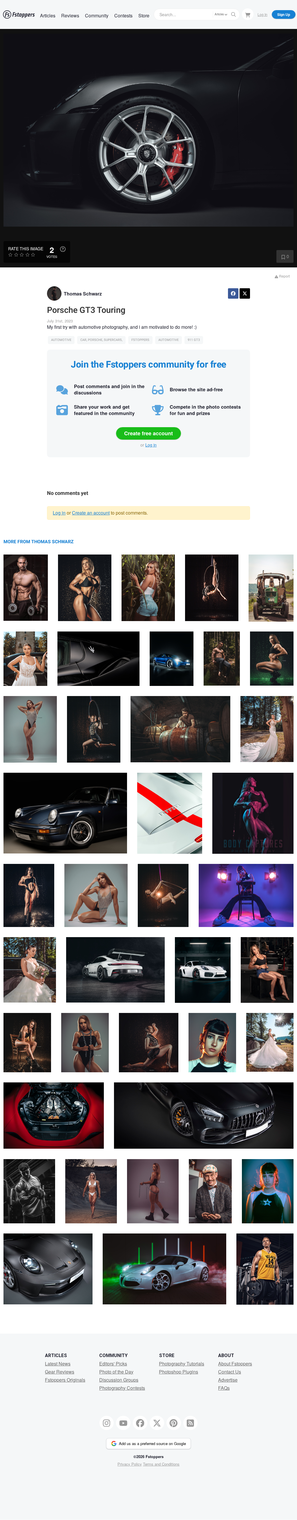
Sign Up (283, 14)
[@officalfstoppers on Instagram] (106, 1423)
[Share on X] (245, 293)
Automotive (61, 339)
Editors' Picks (113, 1363)
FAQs (224, 1388)
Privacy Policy (129, 1464)
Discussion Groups (118, 1379)
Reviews (70, 15)
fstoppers (140, 339)
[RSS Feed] (190, 1423)
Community (96, 15)
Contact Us (229, 1371)
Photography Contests (122, 1388)
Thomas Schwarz (83, 293)
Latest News (57, 1363)
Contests (123, 15)
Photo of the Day (116, 1371)
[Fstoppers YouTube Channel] (123, 1423)
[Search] (233, 14)
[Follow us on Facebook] (140, 1423)
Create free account (148, 433)
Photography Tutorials (181, 1363)
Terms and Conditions (161, 1464)
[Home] (19, 14)
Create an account (91, 512)
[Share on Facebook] (233, 293)
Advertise (228, 1379)
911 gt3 (194, 339)
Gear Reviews (59, 1371)
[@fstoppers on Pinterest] (173, 1423)
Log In (262, 14)
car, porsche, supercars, (101, 339)
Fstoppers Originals (65, 1379)
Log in (151, 445)
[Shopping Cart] (247, 14)
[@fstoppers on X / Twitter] (157, 1423)
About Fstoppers (235, 1363)
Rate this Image (25, 249)
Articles (47, 15)
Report (284, 275)
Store (143, 15)
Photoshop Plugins (178, 1371)
